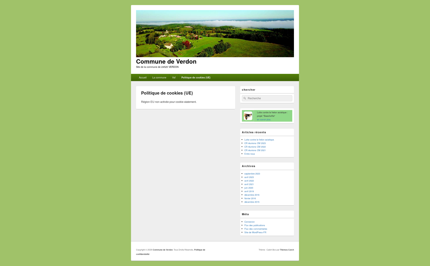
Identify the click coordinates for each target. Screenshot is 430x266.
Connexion (249, 221)
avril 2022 (249, 180)
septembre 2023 (252, 173)
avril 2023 (249, 177)
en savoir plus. (264, 119)
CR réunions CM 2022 (255, 146)
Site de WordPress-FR (255, 232)
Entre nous (249, 153)
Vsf (174, 77)
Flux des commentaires (255, 228)
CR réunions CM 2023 (255, 143)
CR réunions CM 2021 (255, 150)
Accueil (142, 77)
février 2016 (250, 198)
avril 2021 (249, 184)
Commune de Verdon (166, 61)
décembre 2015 (251, 201)
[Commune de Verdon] (215, 56)
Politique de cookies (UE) (195, 77)
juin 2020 (248, 187)
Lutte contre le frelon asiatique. (259, 139)
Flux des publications (254, 225)
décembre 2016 (251, 194)
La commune (159, 77)
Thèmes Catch (287, 249)
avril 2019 (249, 191)
